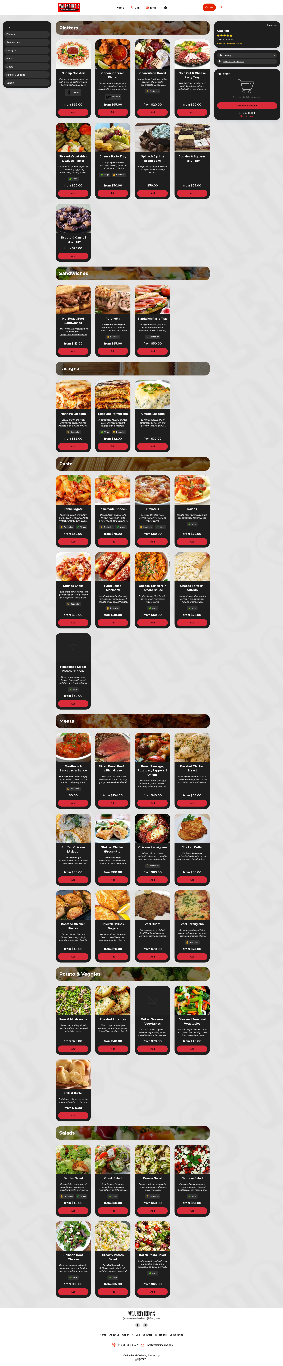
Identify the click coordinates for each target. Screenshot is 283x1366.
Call (137, 1334)
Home (103, 1334)
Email (149, 1334)
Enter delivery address (233, 61)
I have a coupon (247, 116)
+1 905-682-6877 (128, 1344)
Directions (161, 1334)
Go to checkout (246, 105)
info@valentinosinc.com (160, 1344)
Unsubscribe (176, 1334)
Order (209, 7)
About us (114, 1334)
